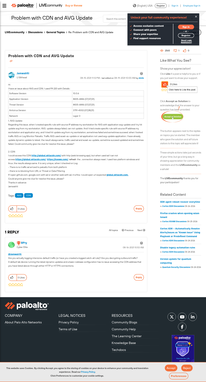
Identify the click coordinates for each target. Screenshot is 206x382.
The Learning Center (127, 336)
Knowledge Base (124, 343)
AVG (19, 195)
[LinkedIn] (192, 317)
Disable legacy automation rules (177, 247)
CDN (28, 195)
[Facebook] (182, 327)
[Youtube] (182, 317)
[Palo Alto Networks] (31, 306)
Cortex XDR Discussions (173, 206)
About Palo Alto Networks (23, 322)
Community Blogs (124, 322)
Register (161, 5)
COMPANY (13, 315)
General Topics (55, 32)
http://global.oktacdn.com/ (46, 155)
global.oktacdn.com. (117, 175)
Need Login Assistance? (186, 41)
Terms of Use (68, 329)
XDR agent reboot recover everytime (180, 202)
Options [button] (141, 73)
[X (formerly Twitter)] (172, 317)
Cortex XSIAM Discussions (174, 221)
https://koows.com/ (57, 159)
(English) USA (144, 5)
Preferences (178, 376)
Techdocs (119, 350)
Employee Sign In (191, 5)
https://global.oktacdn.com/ (30, 159)
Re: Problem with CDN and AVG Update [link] (90, 32)
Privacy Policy (88, 372)
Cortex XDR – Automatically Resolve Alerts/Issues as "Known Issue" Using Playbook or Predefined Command (180, 232)
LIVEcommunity (14, 32)
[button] (171, 368)
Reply (139, 208)
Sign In (175, 5)
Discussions (35, 32)
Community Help (124, 329)
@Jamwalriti (14, 254)
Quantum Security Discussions (176, 267)
